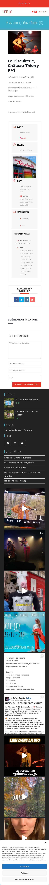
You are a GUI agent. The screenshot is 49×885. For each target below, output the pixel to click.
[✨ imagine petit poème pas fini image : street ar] (24, 673)
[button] (45, 842)
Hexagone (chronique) (15, 481)
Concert (25, 219)
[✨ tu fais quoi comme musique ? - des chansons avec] (24, 550)
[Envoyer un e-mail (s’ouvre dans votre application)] (28, 3)
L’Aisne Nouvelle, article (15, 468)
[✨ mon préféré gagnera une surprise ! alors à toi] (24, 797)
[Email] (32, 299)
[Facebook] (8, 443)
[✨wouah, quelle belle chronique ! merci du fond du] (24, 714)
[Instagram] (15, 443)
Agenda (28, 430)
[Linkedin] (26, 299)
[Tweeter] (21, 299)
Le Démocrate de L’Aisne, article (19, 463)
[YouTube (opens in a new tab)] (25, 3)
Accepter (24, 866)
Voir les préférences (24, 879)
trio (23, 226)
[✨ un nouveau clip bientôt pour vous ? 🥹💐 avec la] (24, 508)
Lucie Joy (7, 12)
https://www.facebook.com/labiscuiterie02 (26, 202)
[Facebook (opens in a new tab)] (20, 3)
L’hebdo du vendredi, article (17, 458)
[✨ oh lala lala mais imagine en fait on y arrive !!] (24, 838)
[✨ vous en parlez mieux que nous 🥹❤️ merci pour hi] (24, 591)
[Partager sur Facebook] (16, 299)
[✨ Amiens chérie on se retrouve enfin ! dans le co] (24, 632)
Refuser (24, 873)
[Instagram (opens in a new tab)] (22, 3)
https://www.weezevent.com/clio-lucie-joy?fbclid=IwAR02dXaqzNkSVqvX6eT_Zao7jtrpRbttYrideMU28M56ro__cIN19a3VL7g (26, 262)
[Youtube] (22, 443)
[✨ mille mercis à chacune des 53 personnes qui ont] (24, 756)
